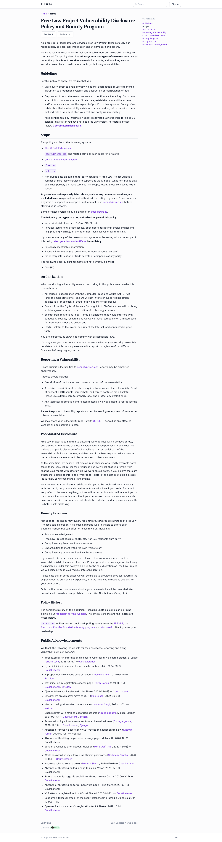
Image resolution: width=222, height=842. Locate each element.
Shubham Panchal (118, 755)
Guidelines (147, 23)
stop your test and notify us (70, 241)
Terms (53, 13)
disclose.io (107, 627)
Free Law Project (61, 837)
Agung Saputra (107, 712)
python (84, 716)
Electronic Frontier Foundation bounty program (68, 627)
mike (56, 827)
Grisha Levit (52, 661)
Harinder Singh (101, 704)
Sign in (175, 4)
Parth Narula (101, 674)
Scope (145, 26)
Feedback (48, 34)
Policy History (149, 41)
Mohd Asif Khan (103, 746)
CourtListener (87, 661)
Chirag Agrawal (122, 721)
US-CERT (98, 420)
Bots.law (49, 678)
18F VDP (118, 623)
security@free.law (113, 202)
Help (177, 837)
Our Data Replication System (61, 159)
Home (44, 13)
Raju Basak (97, 695)
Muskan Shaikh (90, 763)
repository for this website (71, 613)
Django (84, 725)
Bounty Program (150, 38)
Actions (63, 34)
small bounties (99, 211)
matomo (49, 708)
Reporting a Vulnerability (154, 32)
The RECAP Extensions (58, 148)
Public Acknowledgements (155, 44)
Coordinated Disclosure (67, 125)
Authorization (148, 29)
